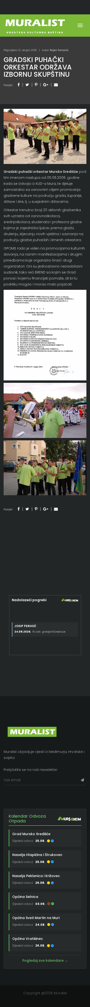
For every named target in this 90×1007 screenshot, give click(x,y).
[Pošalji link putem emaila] (56, 84)
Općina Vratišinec (27, 938)
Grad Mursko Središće (31, 834)
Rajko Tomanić (59, 50)
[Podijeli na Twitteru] (27, 84)
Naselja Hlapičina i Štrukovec (37, 854)
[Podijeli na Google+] (45, 84)
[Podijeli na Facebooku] (19, 84)
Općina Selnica (25, 896)
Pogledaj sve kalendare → (45, 960)
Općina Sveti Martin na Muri (36, 917)
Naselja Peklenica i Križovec (36, 875)
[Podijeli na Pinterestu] (36, 84)
